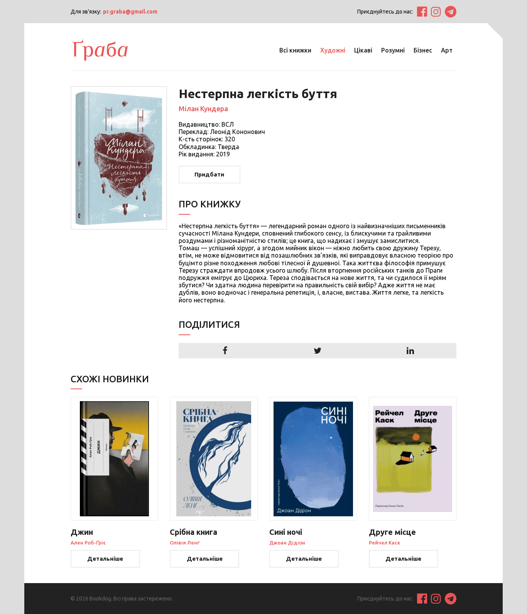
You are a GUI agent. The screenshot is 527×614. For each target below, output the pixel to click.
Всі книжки (295, 50)
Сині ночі (285, 531)
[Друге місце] (413, 459)
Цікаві (363, 50)
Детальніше (105, 558)
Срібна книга (193, 531)
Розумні (393, 50)
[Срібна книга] (214, 459)
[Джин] (115, 459)
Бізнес (423, 50)
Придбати (209, 174)
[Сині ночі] (313, 459)
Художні (332, 50)
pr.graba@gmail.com (130, 11)
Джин (82, 531)
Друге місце (392, 531)
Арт (447, 50)
